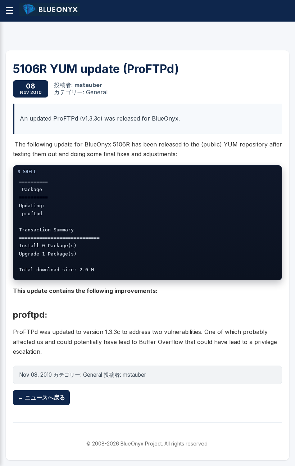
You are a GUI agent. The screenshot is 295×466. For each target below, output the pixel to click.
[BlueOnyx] (49, 11)
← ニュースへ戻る (41, 397)
